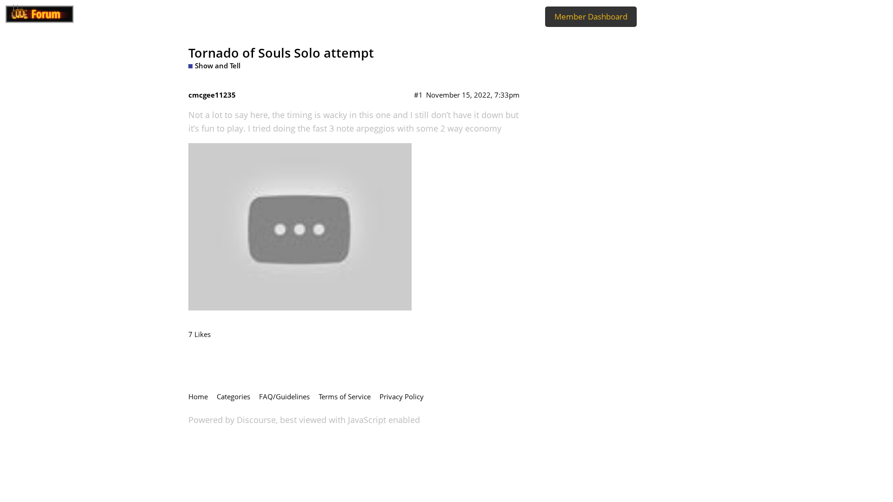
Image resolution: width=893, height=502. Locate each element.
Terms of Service (345, 396)
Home (198, 396)
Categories (233, 396)
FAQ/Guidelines (284, 396)
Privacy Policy (402, 396)
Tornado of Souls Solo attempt (281, 52)
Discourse (256, 419)
